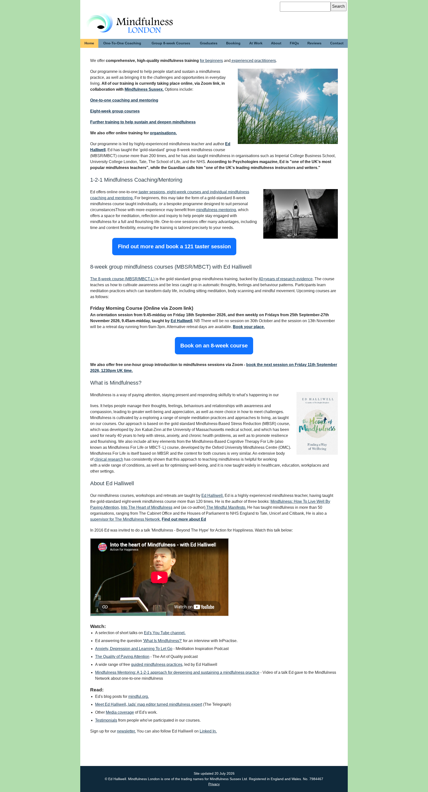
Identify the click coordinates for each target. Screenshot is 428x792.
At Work (256, 43)
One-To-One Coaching (122, 43)
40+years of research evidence (286, 279)
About (276, 43)
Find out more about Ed (184, 519)
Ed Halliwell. (212, 495)
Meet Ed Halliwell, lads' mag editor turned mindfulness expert (148, 704)
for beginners (211, 60)
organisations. (163, 133)
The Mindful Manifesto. (225, 507)
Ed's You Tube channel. (165, 633)
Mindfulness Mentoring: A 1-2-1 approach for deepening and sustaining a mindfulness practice (177, 672)
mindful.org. (138, 696)
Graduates (208, 43)
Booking (233, 43)
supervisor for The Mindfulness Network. (125, 519)
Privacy (214, 784)
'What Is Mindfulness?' (162, 641)
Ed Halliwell (181, 321)
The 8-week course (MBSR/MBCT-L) (123, 279)
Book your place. (249, 327)
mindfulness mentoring (216, 210)
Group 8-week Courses (171, 43)
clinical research (108, 459)
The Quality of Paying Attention (122, 656)
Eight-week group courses (115, 111)
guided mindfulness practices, (157, 664)
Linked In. (208, 731)
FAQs (294, 43)
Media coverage (120, 712)
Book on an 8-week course (214, 346)
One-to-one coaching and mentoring (124, 100)
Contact (337, 43)
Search (338, 6)
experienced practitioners (253, 60)
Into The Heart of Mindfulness (146, 507)
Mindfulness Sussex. (144, 89)
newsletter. (126, 731)
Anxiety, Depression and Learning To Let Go (133, 649)
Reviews (314, 43)
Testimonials (106, 720)
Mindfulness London (119, 17)
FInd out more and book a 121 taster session (174, 247)
